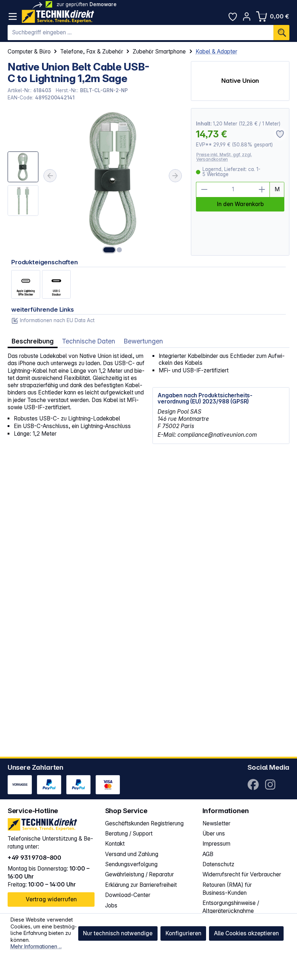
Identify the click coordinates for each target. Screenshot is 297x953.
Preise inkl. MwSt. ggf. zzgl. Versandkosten (224, 157)
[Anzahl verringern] (204, 189)
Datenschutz (218, 864)
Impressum (216, 843)
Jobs (111, 905)
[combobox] (141, 32)
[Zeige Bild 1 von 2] (109, 249)
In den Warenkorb (240, 204)
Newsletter (216, 823)
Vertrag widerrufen (51, 899)
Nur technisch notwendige (117, 933)
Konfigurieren (183, 933)
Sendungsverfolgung (131, 864)
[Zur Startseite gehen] (58, 16)
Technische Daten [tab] (88, 341)
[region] (96, 181)
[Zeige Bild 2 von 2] (119, 249)
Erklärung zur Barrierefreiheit (141, 884)
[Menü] (13, 16)
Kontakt (115, 843)
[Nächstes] (175, 175)
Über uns (213, 833)
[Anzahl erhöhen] (262, 189)
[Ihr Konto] (247, 16)
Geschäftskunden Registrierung (144, 823)
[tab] (33, 341)
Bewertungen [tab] (143, 341)
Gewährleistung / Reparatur (139, 874)
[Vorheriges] (50, 175)
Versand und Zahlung (131, 854)
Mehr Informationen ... (36, 946)
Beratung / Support (128, 833)
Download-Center (127, 895)
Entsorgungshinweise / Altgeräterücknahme (230, 906)
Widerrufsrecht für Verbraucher (241, 874)
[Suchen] (281, 32)
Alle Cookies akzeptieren (246, 933)
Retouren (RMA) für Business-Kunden (227, 888)
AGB (207, 854)
